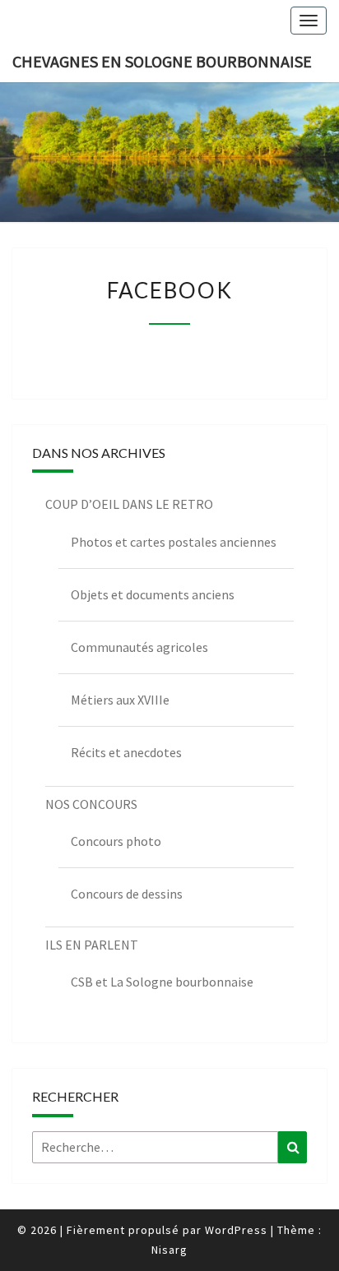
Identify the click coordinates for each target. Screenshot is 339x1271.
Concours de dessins (127, 893)
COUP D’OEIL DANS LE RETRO (129, 504)
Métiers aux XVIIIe (120, 699)
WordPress (236, 1229)
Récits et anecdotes (126, 752)
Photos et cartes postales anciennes (173, 542)
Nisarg (169, 1249)
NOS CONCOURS (91, 804)
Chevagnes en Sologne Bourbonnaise (162, 61)
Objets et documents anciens (153, 594)
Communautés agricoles (139, 647)
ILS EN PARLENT (91, 944)
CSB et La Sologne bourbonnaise (162, 981)
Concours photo (116, 841)
